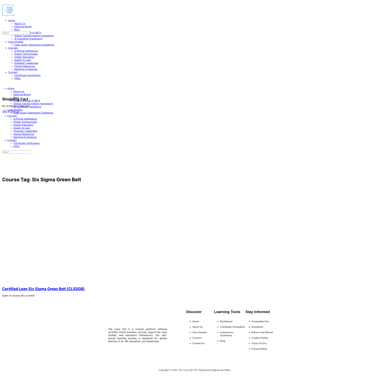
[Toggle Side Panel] (3, 2)
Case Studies (14, 109)
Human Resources (23, 134)
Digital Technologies (25, 121)
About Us (18, 91)
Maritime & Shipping (25, 137)
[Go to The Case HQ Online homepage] (8, 14)
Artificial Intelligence (25, 118)
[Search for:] (16, 32)
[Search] (3, 89)
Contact (12, 140)
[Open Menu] (3, 14)
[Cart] (3, 92)
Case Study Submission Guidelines (33, 112)
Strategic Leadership (25, 131)
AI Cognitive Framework (27, 106)
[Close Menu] (3, 82)
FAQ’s (16, 146)
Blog (16, 97)
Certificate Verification (26, 143)
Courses (12, 115)
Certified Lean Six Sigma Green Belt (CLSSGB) (43, 289)
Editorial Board (22, 94)
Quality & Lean (21, 127)
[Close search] (3, 163)
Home (10, 88)
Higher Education (23, 124)
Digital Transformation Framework (33, 103)
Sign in (6, 111)
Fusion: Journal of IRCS (26, 100)
